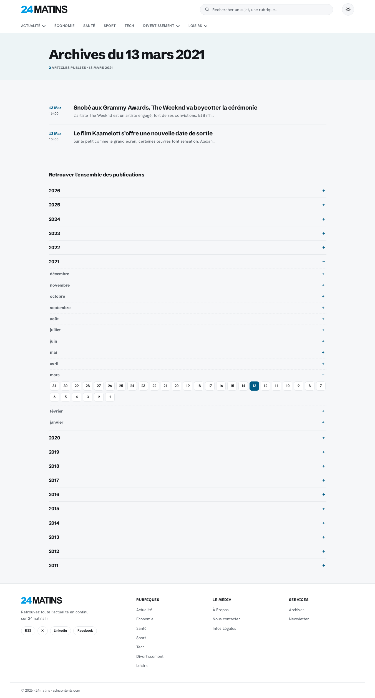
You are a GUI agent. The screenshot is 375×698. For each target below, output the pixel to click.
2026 (54, 190)
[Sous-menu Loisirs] (205, 26)
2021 (54, 261)
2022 (54, 247)
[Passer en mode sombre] (348, 9)
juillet (55, 329)
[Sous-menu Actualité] (44, 26)
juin (53, 341)
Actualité (31, 25)
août (54, 318)
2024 (54, 219)
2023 (54, 233)
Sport (110, 25)
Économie (64, 25)
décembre (59, 273)
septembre (60, 307)
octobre (57, 296)
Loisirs (195, 25)
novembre (60, 285)
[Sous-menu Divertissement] (177, 26)
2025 (54, 205)
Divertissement (158, 25)
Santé (89, 25)
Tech (129, 25)
